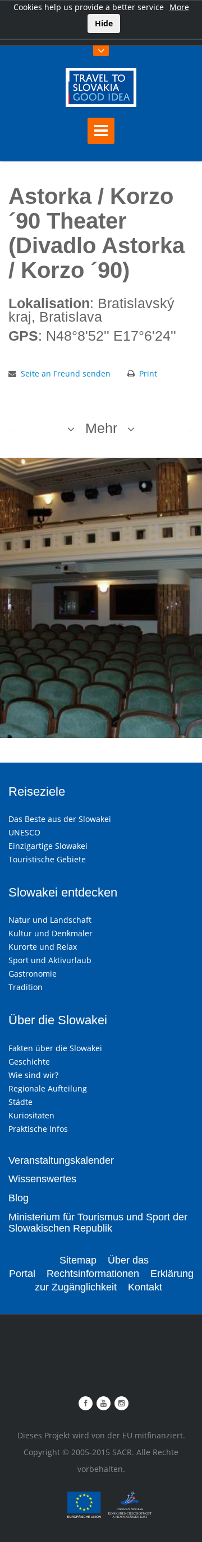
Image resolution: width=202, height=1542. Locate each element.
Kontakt (145, 1287)
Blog (18, 1198)
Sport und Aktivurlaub (49, 960)
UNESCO (24, 832)
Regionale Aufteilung (47, 1088)
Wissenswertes (42, 1179)
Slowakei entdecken (62, 892)
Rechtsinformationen (93, 1273)
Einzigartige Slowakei (48, 845)
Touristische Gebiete (47, 859)
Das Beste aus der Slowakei (59, 819)
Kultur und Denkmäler (50, 933)
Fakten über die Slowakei (55, 1048)
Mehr (101, 428)
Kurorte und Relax (42, 946)
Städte (20, 1102)
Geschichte (29, 1061)
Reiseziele (36, 791)
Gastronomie (32, 973)
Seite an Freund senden (66, 373)
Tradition (25, 987)
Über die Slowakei (57, 1020)
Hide (104, 23)
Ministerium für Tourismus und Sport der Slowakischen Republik (97, 1222)
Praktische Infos (38, 1128)
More (179, 7)
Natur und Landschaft (49, 919)
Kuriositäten (31, 1115)
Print (148, 373)
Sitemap (78, 1260)
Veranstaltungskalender (61, 1160)
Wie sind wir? (33, 1075)
